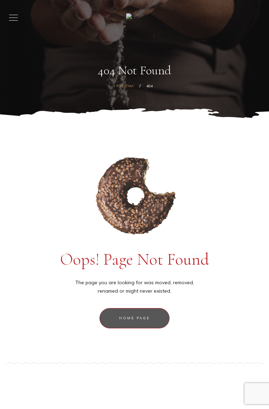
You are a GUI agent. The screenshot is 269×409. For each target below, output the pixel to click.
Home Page (134, 318)
